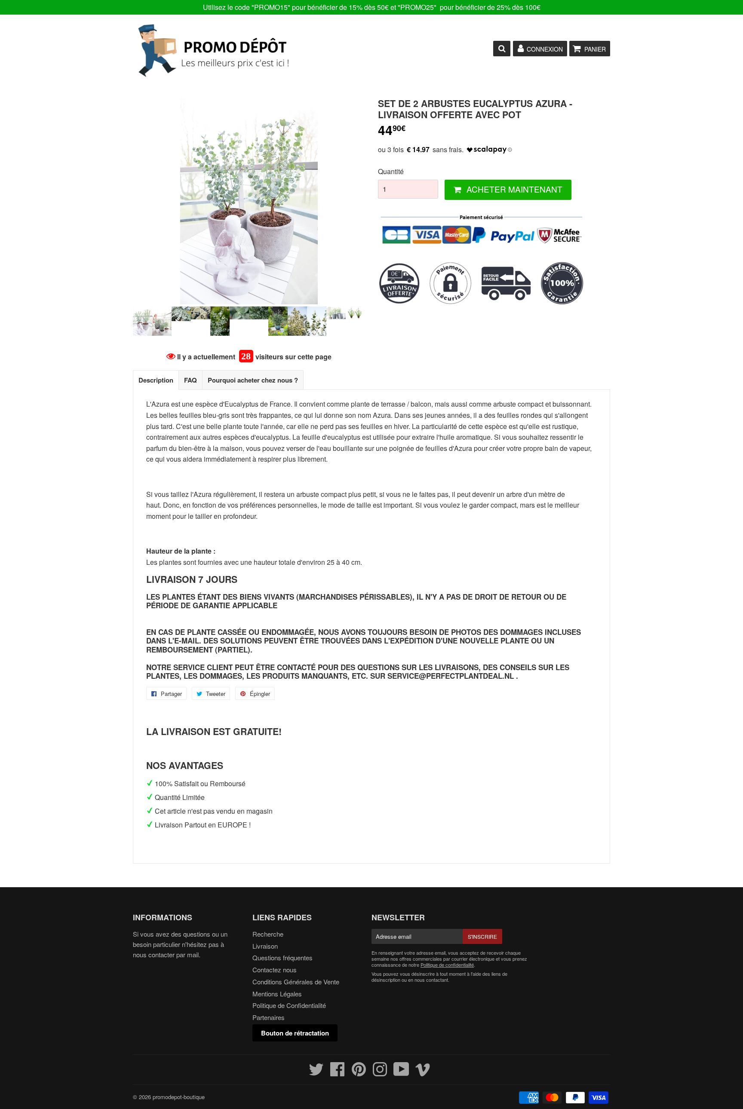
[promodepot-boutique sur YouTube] (401, 1072)
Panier (595, 49)
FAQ (190, 380)
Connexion (545, 49)
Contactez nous (274, 969)
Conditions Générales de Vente (295, 981)
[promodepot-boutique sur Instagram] (379, 1072)
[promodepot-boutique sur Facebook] (337, 1072)
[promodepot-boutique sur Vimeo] (422, 1072)
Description (155, 380)
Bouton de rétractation (295, 1033)
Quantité (391, 171)
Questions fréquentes (282, 957)
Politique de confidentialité (447, 964)
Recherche (267, 933)
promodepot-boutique (179, 1097)
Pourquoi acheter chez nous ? (253, 380)
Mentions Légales (277, 993)
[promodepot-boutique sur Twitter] (316, 1072)
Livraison (265, 945)
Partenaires (268, 1017)
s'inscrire (482, 936)
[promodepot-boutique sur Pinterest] (358, 1072)
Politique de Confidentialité (289, 1005)
